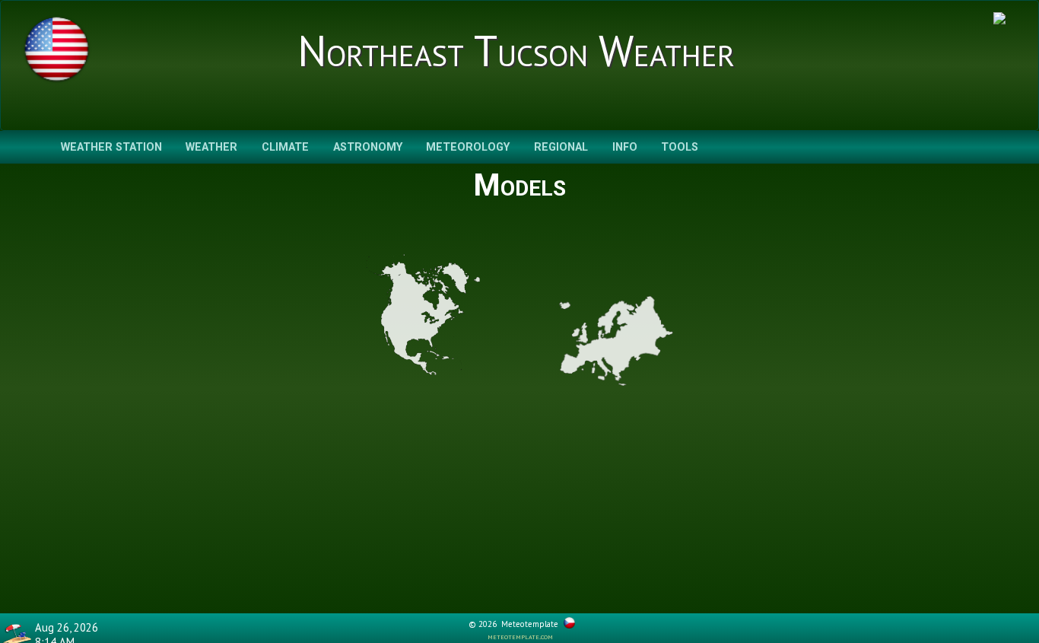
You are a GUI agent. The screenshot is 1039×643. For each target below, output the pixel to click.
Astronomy (367, 147)
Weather (211, 147)
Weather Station (111, 147)
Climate (285, 147)
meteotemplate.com (520, 636)
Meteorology (468, 147)
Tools (679, 147)
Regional (561, 147)
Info (624, 147)
